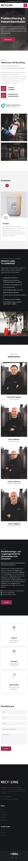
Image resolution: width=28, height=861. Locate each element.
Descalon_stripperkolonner (8, 592)
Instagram (3, 832)
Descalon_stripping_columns (9, 594)
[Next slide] (7, 185)
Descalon (3, 817)
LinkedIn (3, 830)
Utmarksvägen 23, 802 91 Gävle (15, 1)
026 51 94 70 (14, 665)
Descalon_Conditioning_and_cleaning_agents (13, 590)
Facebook (3, 835)
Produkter (3, 812)
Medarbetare (4, 820)
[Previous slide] (2, 185)
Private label (4, 814)
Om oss (3, 809)
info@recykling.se (14, 664)
